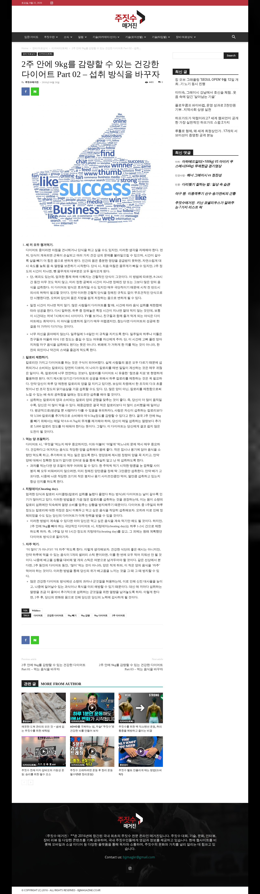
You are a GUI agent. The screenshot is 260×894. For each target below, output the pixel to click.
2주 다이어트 (118, 615)
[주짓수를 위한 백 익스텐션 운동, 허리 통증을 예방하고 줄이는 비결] (141, 708)
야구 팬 (180, 193)
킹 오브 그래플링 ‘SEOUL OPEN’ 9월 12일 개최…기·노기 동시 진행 (206, 82)
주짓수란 (49, 37)
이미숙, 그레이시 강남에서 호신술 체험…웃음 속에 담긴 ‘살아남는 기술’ (205, 94)
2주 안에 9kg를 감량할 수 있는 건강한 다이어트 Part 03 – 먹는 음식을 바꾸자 (131, 667)
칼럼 (80, 37)
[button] (233, 37)
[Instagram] (52, 3)
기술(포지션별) (134, 37)
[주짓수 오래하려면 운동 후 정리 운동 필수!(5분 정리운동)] (92, 751)
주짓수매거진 (32, 82)
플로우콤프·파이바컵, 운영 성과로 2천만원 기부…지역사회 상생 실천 (205, 107)
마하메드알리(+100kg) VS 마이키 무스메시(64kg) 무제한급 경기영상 (204, 163)
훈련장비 (27, 721)
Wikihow (36, 610)
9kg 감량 (85, 615)
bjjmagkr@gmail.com (139, 857)
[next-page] (30, 782)
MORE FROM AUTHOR (61, 684)
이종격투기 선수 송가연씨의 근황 (212, 193)
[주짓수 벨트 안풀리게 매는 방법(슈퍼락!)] (141, 751)
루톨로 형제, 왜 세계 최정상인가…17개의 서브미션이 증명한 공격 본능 (206, 133)
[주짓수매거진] (130, 19)
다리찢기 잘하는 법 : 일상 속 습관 (206, 184)
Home (25, 48)
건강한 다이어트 (55, 615)
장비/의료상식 (184, 37)
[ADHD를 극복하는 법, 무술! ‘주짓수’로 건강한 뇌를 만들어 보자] (92, 708)
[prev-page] (24, 782)
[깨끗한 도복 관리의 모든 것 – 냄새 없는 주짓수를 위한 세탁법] (44, 708)
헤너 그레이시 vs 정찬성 (204, 175)
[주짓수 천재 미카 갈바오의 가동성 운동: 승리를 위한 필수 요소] (44, 751)
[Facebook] (26, 91)
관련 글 (30, 684)
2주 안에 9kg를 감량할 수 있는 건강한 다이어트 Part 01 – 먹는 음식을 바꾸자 (54, 667)
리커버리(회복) (60, 48)
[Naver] (35, 91)
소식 (66, 37)
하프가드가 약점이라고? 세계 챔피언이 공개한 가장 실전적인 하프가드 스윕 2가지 (206, 120)
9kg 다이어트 (100, 615)
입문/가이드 (31, 37)
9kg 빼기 (72, 615)
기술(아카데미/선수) (104, 37)
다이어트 (38, 615)
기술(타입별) (159, 37)
